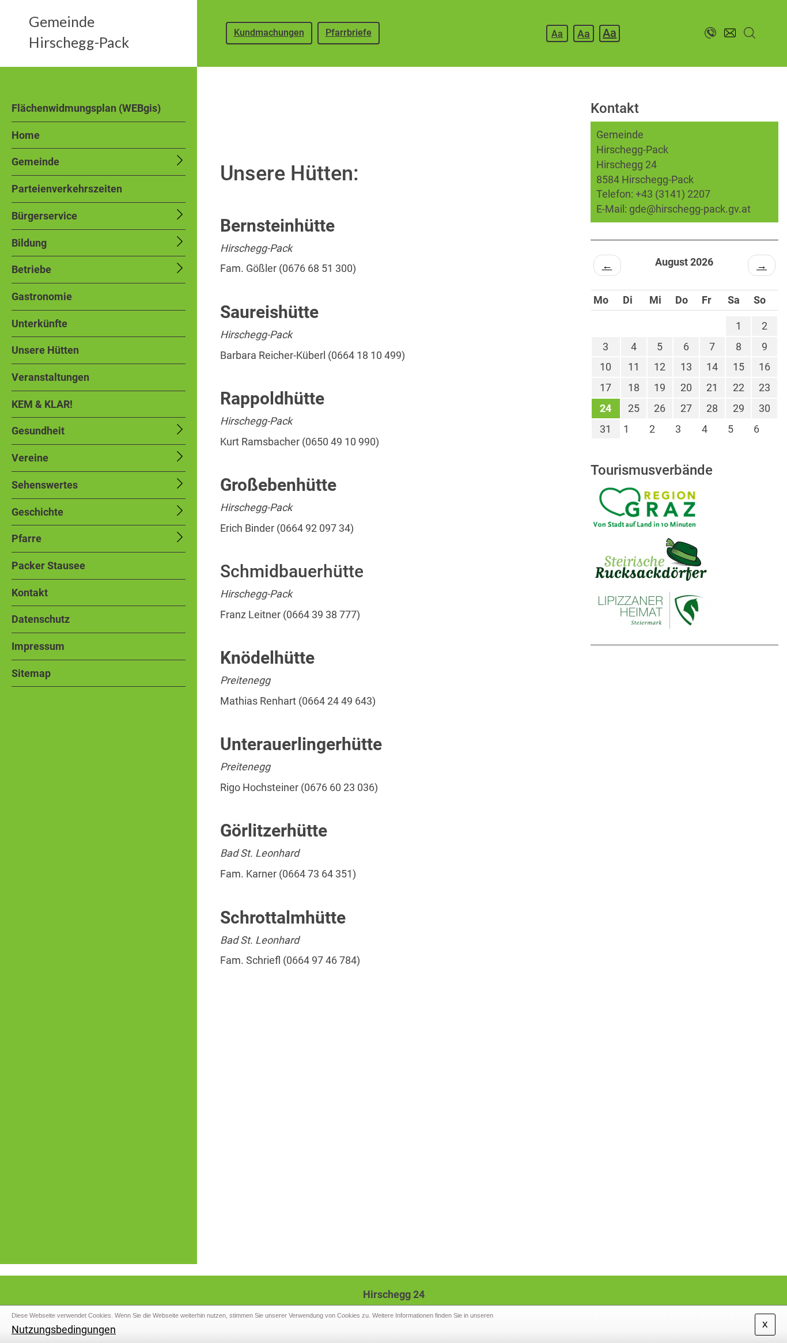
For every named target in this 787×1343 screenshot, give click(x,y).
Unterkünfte (39, 323)
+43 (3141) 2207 (672, 194)
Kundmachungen (269, 32)
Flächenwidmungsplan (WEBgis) (86, 108)
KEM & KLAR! (42, 404)
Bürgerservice (44, 216)
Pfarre (26, 538)
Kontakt (30, 593)
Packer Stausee (48, 565)
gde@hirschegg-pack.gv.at (690, 209)
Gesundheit (38, 431)
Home (26, 135)
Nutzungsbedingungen (64, 1329)
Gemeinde (35, 162)
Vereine (30, 458)
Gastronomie (42, 296)
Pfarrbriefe (349, 32)
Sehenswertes (45, 485)
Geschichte (37, 512)
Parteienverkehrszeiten (67, 189)
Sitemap (31, 673)
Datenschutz (41, 619)
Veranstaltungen (50, 377)
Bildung (29, 243)
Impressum (38, 646)
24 (605, 408)
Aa (557, 33)
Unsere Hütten (45, 350)
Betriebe (31, 269)
